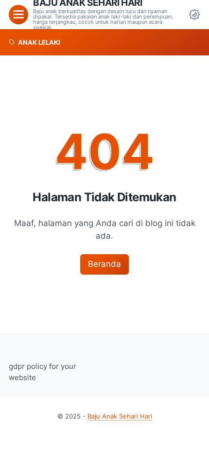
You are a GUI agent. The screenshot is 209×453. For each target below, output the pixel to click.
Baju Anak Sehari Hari (119, 416)
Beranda (104, 264)
